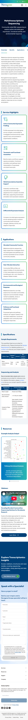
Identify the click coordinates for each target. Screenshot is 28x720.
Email (3, 616)
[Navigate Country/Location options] (14, 632)
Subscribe (14, 700)
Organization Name (7, 623)
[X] (9, 708)
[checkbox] (3, 646)
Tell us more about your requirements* (11, 635)
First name (5, 604)
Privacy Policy (18, 652)
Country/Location (6, 629)
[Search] (17, 2)
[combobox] (13, 632)
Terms (21, 717)
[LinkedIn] (2, 708)
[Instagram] (7, 708)
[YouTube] (5, 708)
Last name (5, 610)
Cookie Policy (16, 717)
